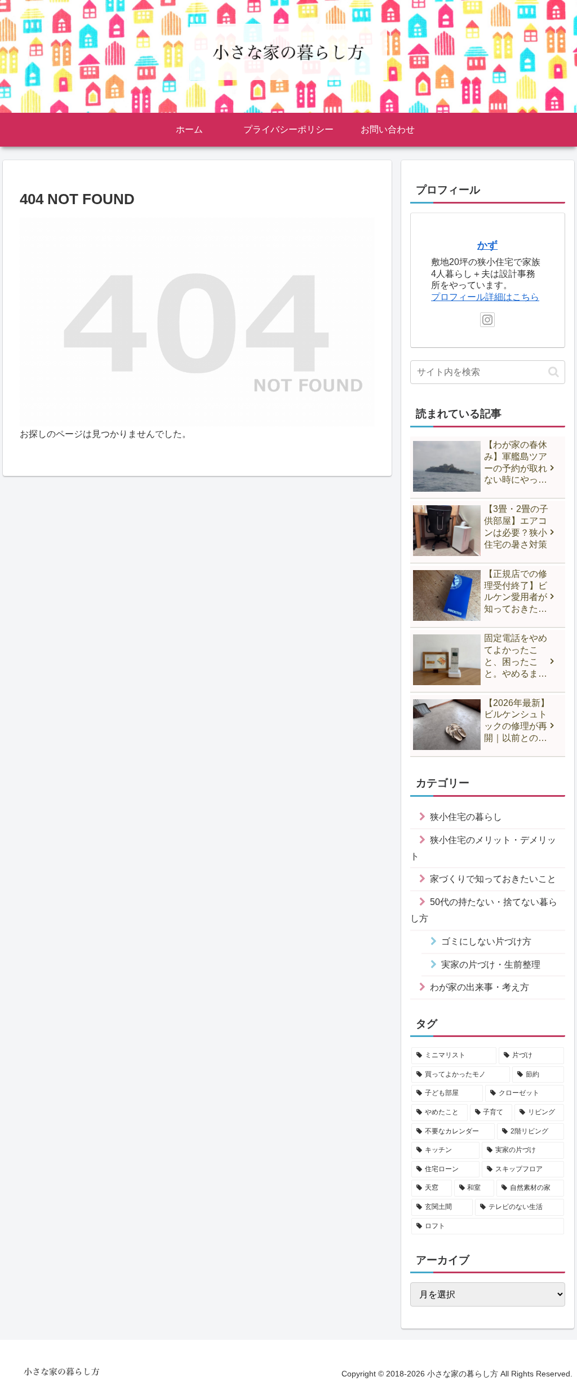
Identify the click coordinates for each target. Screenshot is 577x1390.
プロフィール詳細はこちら (485, 297)
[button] (553, 371)
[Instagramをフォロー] (487, 319)
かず (487, 245)
